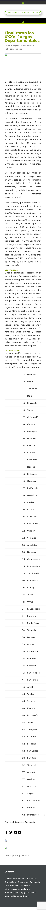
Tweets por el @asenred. (17, 855)
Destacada (21, 45)
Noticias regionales (13, 49)
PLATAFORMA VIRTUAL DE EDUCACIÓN (24, 13)
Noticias (30, 45)
